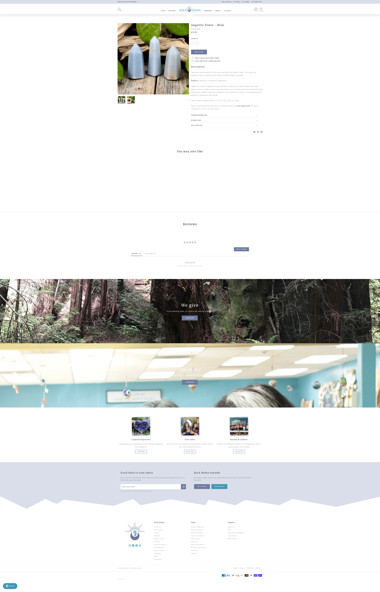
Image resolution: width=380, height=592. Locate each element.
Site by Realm (121, 578)
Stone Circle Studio (197, 536)
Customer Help (256, 1)
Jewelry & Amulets (197, 533)
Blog (155, 556)
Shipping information (199, 115)
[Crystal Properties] (141, 426)
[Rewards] (10, 586)
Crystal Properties (197, 527)
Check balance (219, 486)
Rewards (208, 11)
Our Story (157, 527)
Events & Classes (160, 544)
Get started (202, 486)
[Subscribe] (183, 486)
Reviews (172, 11)
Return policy (196, 120)
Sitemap (258, 568)
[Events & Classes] (239, 426)
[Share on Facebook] (254, 131)
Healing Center (159, 547)
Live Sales (236, 1)
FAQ (229, 530)
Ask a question (196, 125)
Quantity (194, 38)
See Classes (239, 451)
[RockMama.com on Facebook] (133, 545)
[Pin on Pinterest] (261, 131)
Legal (235, 568)
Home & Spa (195, 539)
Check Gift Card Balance (236, 533)
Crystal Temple (159, 550)
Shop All (194, 553)
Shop (163, 11)
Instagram (157, 553)
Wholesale (157, 559)
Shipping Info (232, 536)
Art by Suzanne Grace (198, 547)
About (218, 11)
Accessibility (249, 568)
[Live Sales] (190, 426)
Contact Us (231, 527)
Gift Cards (245, 1)
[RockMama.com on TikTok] (140, 545)
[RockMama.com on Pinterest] (136, 545)
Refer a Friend (159, 539)
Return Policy (232, 539)
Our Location (226, 1)
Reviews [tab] (135, 253)
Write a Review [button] (241, 249)
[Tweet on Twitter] (258, 131)
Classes (227, 11)
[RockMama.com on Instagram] (130, 545)
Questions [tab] (149, 253)
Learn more (141, 451)
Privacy (241, 568)
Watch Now (190, 451)
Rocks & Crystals (197, 530)
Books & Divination (197, 544)
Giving (156, 533)
